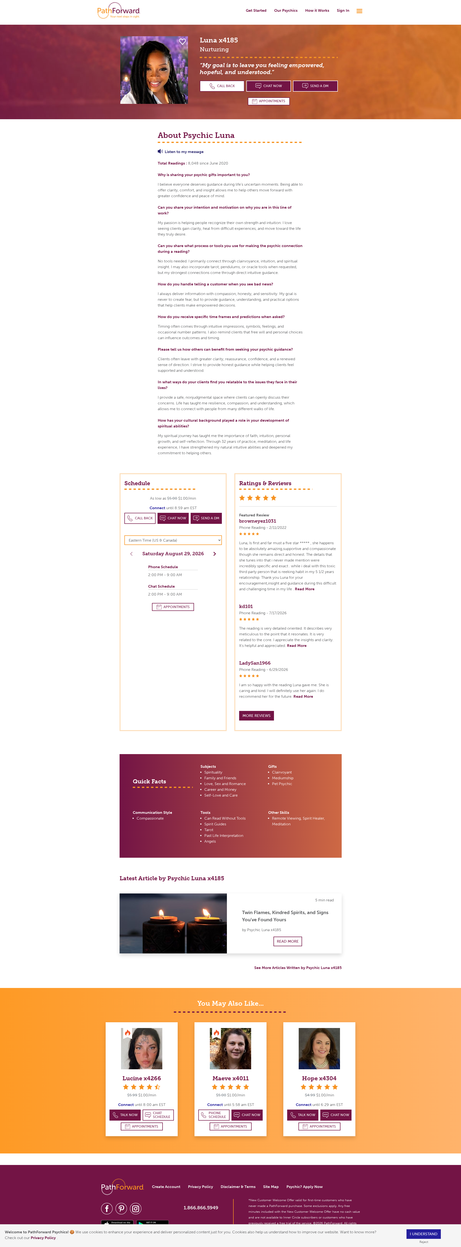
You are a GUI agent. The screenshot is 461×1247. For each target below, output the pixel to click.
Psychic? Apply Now (304, 1186)
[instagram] (135, 1208)
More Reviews (257, 715)
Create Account (166, 1186)
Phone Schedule (217, 1115)
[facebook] (107, 1208)
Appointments (272, 101)
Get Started (256, 10)
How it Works (317, 10)
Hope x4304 (319, 1078)
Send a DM (319, 86)
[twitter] (121, 1208)
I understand (423, 1234)
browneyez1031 (257, 521)
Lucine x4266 (141, 1078)
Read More (305, 589)
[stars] (230, 1086)
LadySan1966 (255, 663)
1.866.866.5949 (201, 1208)
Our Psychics (285, 10)
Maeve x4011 (230, 1078)
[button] (213, 553)
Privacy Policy (44, 1237)
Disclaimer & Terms (238, 1186)
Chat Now (272, 86)
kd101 (246, 606)
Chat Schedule (161, 1115)
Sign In (343, 10)
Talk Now (129, 1115)
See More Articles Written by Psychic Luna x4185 (298, 967)
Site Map (271, 1186)
